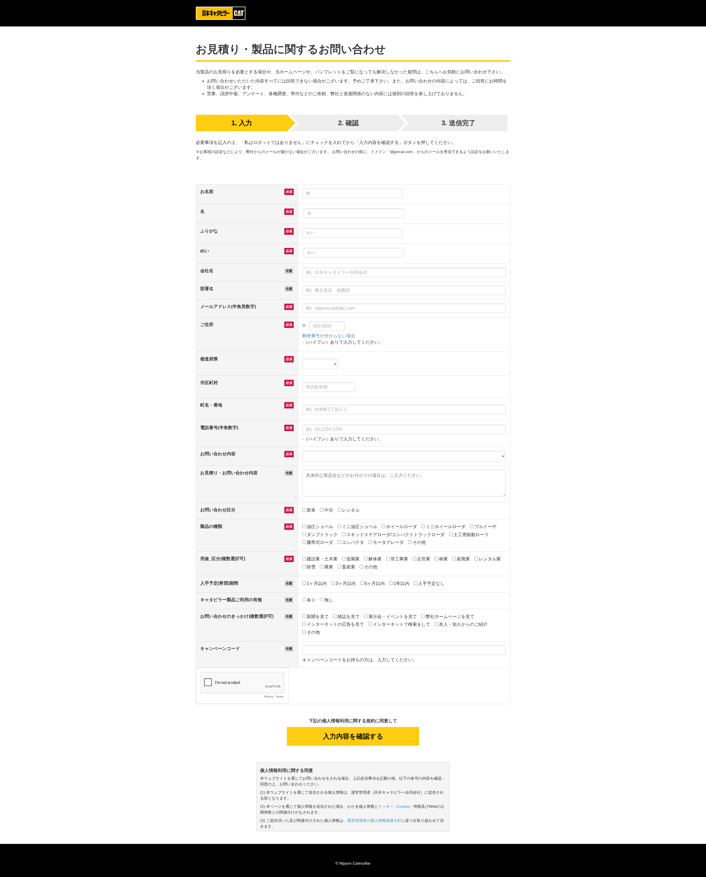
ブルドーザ (485, 526)
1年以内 (401, 583)
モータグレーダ (388, 542)
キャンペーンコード (220, 648)
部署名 (206, 288)
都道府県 (209, 359)
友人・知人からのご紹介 (463, 624)
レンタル (351, 510)
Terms (279, 696)
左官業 (423, 559)
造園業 (353, 559)
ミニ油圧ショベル (359, 526)
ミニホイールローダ (446, 526)
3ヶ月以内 (346, 583)
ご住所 (206, 324)
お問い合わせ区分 (218, 509)
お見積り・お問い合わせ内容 (229, 472)
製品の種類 (211, 526)
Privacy (268, 696)
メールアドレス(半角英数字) (228, 306)
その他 (419, 542)
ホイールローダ (401, 526)
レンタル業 (490, 559)
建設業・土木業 (322, 559)
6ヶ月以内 (375, 583)
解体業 (375, 559)
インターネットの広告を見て (335, 624)
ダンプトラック (322, 534)
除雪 (311, 567)
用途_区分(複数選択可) (222, 558)
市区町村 (209, 382)
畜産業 (348, 567)
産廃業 (463, 559)
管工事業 (399, 559)
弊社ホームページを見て (450, 616)
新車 (311, 510)
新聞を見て (318, 616)
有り (311, 600)
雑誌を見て (349, 616)
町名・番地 (211, 405)
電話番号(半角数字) (219, 427)
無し (328, 600)
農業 (328, 567)
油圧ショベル (320, 526)
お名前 (206, 191)
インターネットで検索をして (401, 624)
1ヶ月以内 (317, 583)
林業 (443, 559)
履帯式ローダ (320, 542)
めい (204, 250)
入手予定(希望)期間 (219, 583)
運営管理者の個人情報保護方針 (374, 820)
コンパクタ (353, 542)
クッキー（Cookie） (395, 806)
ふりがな (209, 231)
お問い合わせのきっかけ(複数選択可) (237, 616)
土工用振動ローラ (471, 534)
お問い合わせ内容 (218, 453)
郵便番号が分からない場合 (328, 335)
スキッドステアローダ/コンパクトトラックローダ (395, 534)
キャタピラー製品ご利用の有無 (231, 599)
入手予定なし (431, 583)
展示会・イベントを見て (392, 616)
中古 (328, 510)
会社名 (206, 270)
